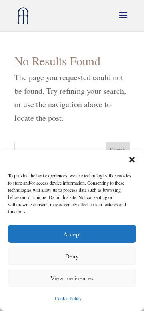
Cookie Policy (68, 298)
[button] (132, 160)
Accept (72, 234)
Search (117, 150)
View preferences (72, 278)
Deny (72, 256)
